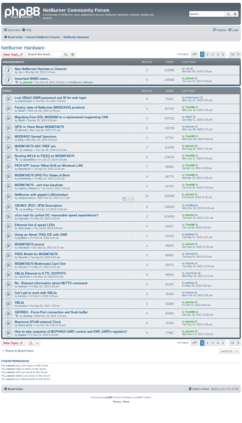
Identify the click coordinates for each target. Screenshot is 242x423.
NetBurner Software (81, 82)
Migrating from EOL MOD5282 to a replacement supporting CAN (61, 117)
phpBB (108, 397)
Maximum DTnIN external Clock (38, 322)
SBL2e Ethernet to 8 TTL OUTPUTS (40, 273)
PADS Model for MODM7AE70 (36, 254)
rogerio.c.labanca (28, 188)
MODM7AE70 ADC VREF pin (35, 146)
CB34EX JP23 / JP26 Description (38, 205)
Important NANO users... (32, 78)
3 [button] (212, 54)
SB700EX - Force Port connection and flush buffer (51, 312)
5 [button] (223, 54)
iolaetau (22, 286)
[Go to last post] (192, 68)
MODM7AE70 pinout (29, 244)
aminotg (27, 315)
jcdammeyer (25, 101)
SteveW (22, 257)
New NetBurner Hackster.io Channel (40, 69)
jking (20, 139)
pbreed (27, 82)
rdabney (28, 149)
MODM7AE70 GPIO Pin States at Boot (42, 175)
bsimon (22, 296)
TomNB (190, 107)
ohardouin (24, 247)
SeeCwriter (24, 228)
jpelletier (22, 237)
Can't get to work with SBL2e (36, 293)
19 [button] (232, 54)
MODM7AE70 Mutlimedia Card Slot (40, 264)
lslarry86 (23, 218)
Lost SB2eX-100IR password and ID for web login (50, 98)
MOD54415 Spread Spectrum (35, 136)
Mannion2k (24, 168)
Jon (20, 72)
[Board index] (22, 11)
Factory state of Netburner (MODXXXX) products (50, 107)
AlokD (21, 110)
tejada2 (22, 334)
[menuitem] (26, 30)
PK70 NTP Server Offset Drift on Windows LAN (48, 165)
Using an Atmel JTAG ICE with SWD (41, 234)
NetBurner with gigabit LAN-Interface (41, 194)
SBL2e (19, 302)
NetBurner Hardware (22, 47)
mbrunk (22, 267)
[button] (194, 54)
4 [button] (218, 54)
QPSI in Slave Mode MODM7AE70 (39, 127)
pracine (22, 305)
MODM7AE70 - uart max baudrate (39, 185)
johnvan (22, 130)
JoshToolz (24, 276)
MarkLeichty (25, 325)
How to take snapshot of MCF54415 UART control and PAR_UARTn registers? (71, 331)
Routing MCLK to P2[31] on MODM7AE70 (44, 156)
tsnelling (27, 209)
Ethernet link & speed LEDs (35, 225)
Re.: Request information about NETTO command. (51, 283)
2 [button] (207, 54)
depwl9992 (29, 159)
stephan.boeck (26, 197)
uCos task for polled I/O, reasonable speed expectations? (56, 215)
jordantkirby (25, 178)
